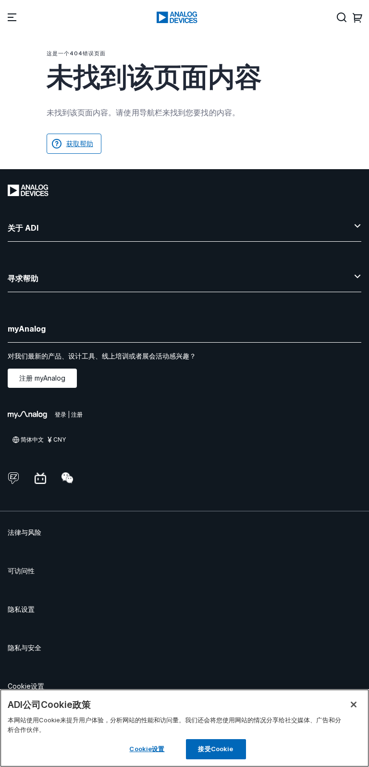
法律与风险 (24, 532)
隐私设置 (21, 609)
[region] (184, 728)
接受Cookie (215, 749)
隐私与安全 (24, 647)
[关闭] (353, 704)
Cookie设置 (26, 686)
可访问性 (21, 571)
